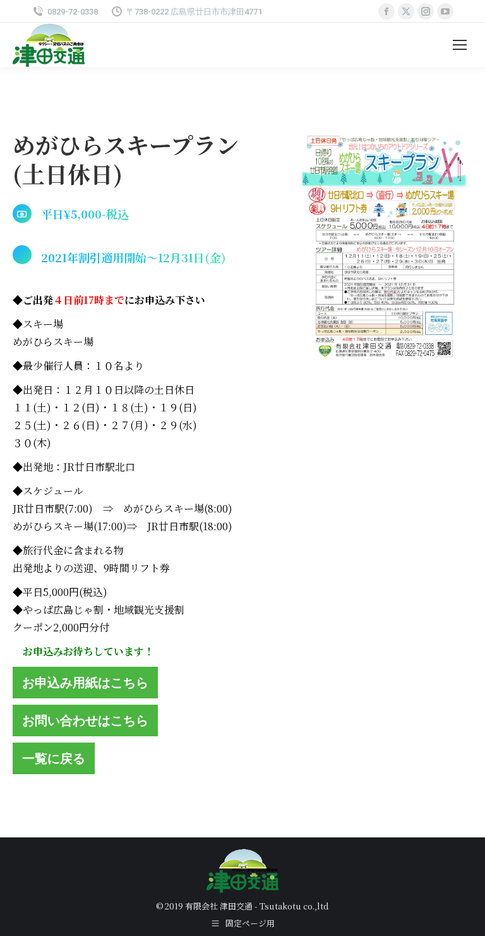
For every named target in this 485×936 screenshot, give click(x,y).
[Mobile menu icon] (459, 45)
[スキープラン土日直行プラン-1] (385, 252)
